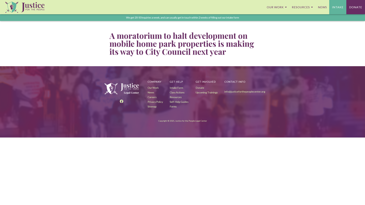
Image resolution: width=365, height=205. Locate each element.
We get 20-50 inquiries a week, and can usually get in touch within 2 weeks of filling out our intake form (182, 17)
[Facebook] (121, 101)
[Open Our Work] (285, 7)
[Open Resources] (312, 7)
